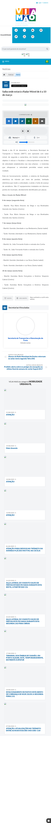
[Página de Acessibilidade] (33, 37)
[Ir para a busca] (14, 41)
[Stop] (28, 131)
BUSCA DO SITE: (8, 45)
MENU (7, 61)
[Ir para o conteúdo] (39, 36)
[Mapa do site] (24, 37)
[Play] (23, 131)
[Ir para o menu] (44, 36)
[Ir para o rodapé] (19, 41)
